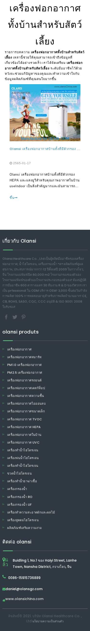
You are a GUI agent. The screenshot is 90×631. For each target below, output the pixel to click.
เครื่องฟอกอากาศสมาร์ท (24, 357)
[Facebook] (6, 316)
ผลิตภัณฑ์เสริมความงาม (24, 528)
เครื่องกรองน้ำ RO (20, 497)
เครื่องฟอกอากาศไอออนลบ (26, 403)
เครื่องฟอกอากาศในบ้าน (24, 434)
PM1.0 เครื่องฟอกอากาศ (24, 365)
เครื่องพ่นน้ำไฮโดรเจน (23, 458)
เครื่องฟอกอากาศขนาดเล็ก (26, 411)
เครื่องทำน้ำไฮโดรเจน (22, 450)
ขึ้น (12, 198)
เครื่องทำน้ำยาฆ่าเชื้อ (22, 481)
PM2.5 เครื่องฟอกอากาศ (24, 372)
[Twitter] (15, 316)
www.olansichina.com (24, 599)
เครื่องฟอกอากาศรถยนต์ (24, 380)
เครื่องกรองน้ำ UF (19, 504)
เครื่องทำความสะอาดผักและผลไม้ (31, 512)
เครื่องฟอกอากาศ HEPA (24, 427)
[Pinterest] (23, 316)
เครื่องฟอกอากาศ (19, 349)
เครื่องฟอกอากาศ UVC (23, 442)
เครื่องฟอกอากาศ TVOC (24, 419)
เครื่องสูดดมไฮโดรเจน (23, 520)
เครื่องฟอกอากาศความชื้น (25, 395)
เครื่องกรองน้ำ (17, 489)
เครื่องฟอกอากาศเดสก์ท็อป (26, 388)
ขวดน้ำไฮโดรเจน (19, 473)
